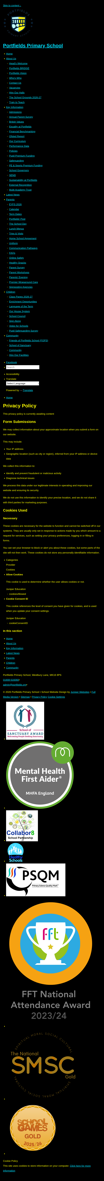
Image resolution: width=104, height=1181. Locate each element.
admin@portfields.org (14, 684)
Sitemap (25, 696)
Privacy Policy (39, 696)
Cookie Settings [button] (56, 696)
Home (9, 397)
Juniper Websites (80, 692)
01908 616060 (11, 679)
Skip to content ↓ (12, 5)
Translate (28, 390)
